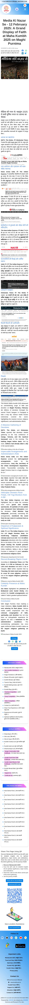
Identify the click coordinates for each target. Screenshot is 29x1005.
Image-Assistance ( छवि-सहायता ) (13, 674)
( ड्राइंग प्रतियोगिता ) (12, 693)
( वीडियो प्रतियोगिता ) (12, 702)
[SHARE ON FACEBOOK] (22, 50)
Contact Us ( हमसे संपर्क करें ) (11, 705)
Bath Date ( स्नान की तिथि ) (14, 963)
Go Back (14, 648)
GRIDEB (25, 1000)
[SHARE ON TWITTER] (25, 53)
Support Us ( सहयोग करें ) (13, 987)
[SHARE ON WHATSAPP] (26, 50)
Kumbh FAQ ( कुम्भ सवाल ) (14, 965)
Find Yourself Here (14, 927)
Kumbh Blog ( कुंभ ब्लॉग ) (10, 689)
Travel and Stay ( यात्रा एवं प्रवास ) (13, 960)
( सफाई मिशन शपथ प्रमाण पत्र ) (13, 764)
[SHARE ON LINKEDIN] (22, 53)
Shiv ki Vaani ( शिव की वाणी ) (11, 739)
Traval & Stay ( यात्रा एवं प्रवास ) (12, 682)
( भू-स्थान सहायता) (13, 671)
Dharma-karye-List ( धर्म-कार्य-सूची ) (13, 748)
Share (15, 638)
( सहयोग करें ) (11, 773)
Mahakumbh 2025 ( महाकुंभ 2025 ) (13, 667)
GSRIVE (11, 1000)
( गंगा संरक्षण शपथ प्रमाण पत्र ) (14, 753)
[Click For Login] (16, 9)
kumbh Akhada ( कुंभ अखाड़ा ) (12, 680)
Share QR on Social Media (14, 880)
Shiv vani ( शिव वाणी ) (10, 736)
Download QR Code (14, 884)
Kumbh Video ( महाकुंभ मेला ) (14, 968)
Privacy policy (14, 970)
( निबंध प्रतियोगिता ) (14, 697)
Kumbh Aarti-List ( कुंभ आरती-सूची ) (13, 746)
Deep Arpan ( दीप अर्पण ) (10, 734)
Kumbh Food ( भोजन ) (14, 985)
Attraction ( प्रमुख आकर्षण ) (14, 990)
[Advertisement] (14, 95)
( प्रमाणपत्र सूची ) (13, 775)
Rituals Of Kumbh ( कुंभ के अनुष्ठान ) (13, 677)
